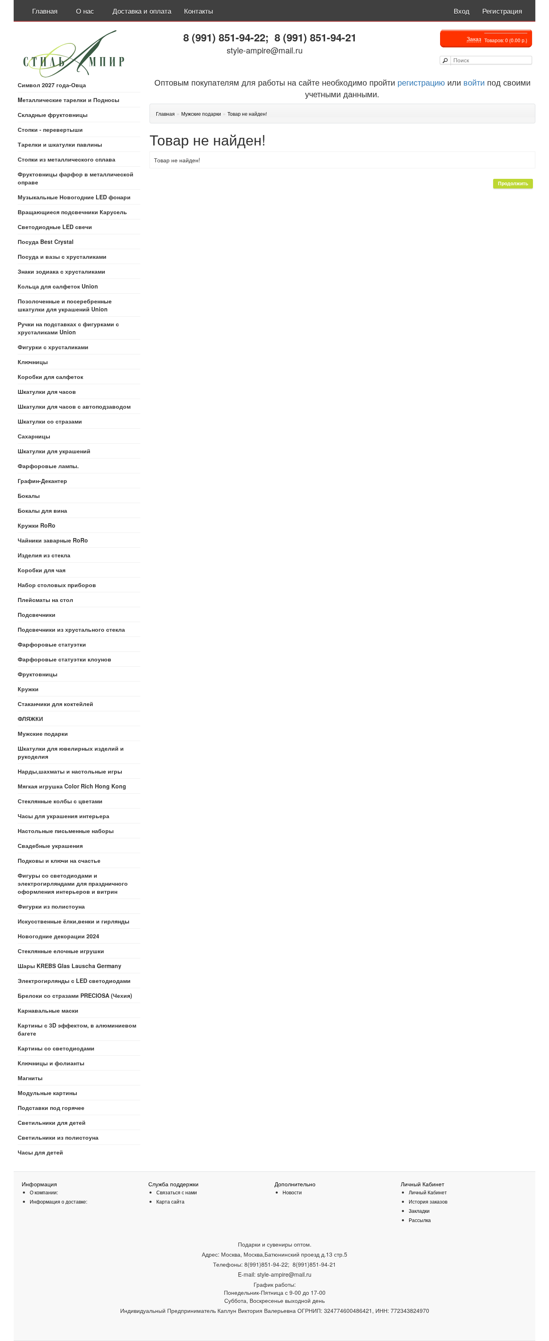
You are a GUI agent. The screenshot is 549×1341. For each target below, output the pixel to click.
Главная (165, 113)
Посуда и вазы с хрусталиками (62, 256)
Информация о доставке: (58, 1201)
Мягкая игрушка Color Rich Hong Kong (72, 786)
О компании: (44, 1192)
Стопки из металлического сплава (66, 159)
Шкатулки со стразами (50, 421)
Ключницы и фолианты (51, 1063)
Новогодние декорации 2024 (58, 936)
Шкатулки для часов (47, 391)
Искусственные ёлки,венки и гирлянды (73, 921)
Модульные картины (47, 1093)
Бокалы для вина (42, 510)
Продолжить (513, 183)
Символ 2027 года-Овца (52, 85)
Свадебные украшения (50, 845)
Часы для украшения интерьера (63, 816)
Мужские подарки (43, 733)
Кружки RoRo (36, 525)
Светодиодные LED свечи (55, 227)
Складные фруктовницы (53, 115)
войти (474, 82)
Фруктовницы (37, 674)
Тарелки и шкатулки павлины (60, 144)
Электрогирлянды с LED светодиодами (74, 981)
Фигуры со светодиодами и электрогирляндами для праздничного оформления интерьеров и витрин (73, 883)
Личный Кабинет (428, 1192)
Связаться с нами (176, 1192)
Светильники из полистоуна (58, 1137)
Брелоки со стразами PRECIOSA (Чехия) (75, 995)
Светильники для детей (52, 1122)
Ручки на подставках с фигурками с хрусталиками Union (68, 328)
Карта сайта (170, 1201)
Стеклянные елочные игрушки (61, 951)
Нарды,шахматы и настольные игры (70, 771)
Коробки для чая (42, 570)
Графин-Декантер (42, 481)
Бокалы (29, 495)
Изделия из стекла (44, 555)
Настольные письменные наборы (66, 831)
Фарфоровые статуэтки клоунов (64, 659)
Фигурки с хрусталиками (53, 347)
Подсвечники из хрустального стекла (71, 629)
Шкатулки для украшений (54, 451)
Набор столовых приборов (57, 585)
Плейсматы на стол (45, 600)
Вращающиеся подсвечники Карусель (72, 212)
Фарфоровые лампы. (48, 466)
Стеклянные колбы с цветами (60, 801)
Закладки (419, 1210)
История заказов (428, 1201)
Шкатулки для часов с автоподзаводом (74, 406)
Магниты (30, 1078)
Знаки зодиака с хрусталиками (61, 271)
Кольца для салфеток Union (58, 286)
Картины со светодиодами (56, 1048)
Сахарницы (34, 436)
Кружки (28, 689)
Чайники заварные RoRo (53, 540)
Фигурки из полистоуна (51, 906)
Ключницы (33, 362)
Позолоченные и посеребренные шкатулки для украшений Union (65, 305)
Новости (292, 1192)
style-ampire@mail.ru (265, 50)
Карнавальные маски (48, 1010)
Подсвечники (36, 614)
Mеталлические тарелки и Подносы (68, 100)
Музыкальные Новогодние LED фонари (74, 197)
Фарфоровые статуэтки (52, 644)
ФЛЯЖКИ (30, 719)
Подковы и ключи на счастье (59, 860)
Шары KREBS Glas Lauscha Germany (69, 966)
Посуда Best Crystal (46, 241)
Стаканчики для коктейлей (55, 704)
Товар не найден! (247, 113)
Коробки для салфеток (50, 377)
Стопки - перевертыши (50, 129)
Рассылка (420, 1219)
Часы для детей (40, 1152)
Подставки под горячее (51, 1108)
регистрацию (420, 82)
